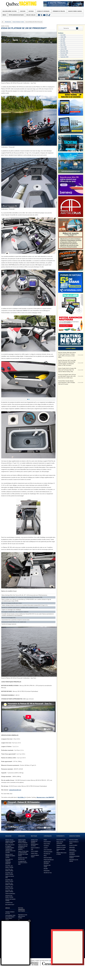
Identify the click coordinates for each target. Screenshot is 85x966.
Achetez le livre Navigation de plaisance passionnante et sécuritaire (34, 842)
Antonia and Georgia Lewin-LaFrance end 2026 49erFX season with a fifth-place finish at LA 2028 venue (67, 376)
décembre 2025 (64, 51)
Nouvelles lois (47, 853)
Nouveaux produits (48, 851)
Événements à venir (61, 839)
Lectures (46, 847)
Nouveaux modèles (73, 839)
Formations (46, 845)
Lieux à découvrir (48, 849)
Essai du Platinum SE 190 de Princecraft (23, 28)
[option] (63, 4)
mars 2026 (62, 45)
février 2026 (63, 47)
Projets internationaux (49, 859)
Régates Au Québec (61, 845)
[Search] (77, 28)
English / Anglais (30, 14)
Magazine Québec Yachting (10, 11)
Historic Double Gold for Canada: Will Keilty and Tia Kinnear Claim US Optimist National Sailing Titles (67, 369)
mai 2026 (62, 41)
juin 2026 (62, 39)
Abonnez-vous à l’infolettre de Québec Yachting (10, 856)
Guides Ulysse (34, 853)
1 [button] (27, 399)
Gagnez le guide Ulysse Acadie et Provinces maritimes (22, 841)
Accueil (3, 22)
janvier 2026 (63, 49)
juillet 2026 (63, 37)
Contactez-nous (9, 902)
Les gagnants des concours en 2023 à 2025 (22, 863)
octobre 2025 (63, 55)
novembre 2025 (64, 53)
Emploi (45, 839)
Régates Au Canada (61, 847)
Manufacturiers (8, 21)
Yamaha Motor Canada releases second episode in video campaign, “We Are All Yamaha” (66, 382)
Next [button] (81, 6)
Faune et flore (47, 843)
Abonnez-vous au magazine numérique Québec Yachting (10, 841)
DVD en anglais (34, 851)
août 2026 (62, 35)
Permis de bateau (48, 857)
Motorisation (72, 847)
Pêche (45, 855)
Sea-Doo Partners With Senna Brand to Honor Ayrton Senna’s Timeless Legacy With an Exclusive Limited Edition (67, 355)
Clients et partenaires (10, 893)
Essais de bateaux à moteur (18, 21)
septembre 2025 (64, 57)
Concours (22, 11)
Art (18, 919)
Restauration (47, 870)
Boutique (31, 11)
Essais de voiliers (73, 845)
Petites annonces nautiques (16, 14)
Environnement (47, 841)
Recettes (46, 868)
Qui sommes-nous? (9, 904)
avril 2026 (62, 43)
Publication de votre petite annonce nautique (22, 916)
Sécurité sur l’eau (48, 872)
